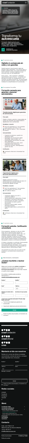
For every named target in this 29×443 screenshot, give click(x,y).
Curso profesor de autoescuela (10, 410)
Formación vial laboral (8, 408)
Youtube (3, 397)
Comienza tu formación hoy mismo (11, 50)
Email (2, 286)
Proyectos (4, 416)
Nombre (3, 280)
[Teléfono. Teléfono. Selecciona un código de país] (17, 288)
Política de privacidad (6, 435)
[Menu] (26, 2)
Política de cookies (5, 438)
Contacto (4, 419)
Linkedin (3, 392)
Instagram (4, 396)
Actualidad (5, 417)
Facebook (4, 394)
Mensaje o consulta (6, 371)
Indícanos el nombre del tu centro (7, 293)
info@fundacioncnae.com (8, 431)
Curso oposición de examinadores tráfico (12, 414)
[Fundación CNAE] (24, 406)
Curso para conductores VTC (9, 413)
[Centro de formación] (24, 409)
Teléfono (17, 286)
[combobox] (21, 295)
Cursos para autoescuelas (8, 412)
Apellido (17, 280)
